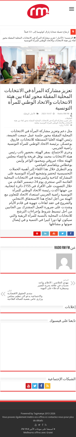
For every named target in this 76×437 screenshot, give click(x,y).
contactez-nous (56, 417)
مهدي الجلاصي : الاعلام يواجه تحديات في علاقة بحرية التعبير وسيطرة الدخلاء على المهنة (53, 284)
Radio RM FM (63, 114)
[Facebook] (41, 386)
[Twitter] (35, 386)
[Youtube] (28, 386)
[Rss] (47, 386)
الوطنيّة (26, 114)
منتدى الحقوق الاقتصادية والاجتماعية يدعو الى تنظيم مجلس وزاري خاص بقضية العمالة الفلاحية (25, 295)
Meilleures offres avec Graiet (38, 432)
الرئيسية (69, 37)
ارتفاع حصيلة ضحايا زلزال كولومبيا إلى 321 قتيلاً (46, 31)
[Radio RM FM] (38, 10)
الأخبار (60, 37)
